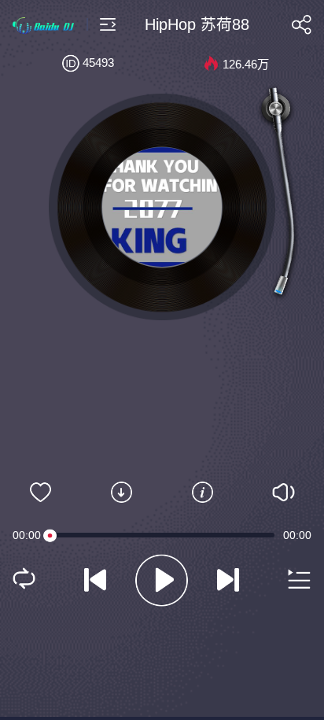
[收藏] (40, 492)
